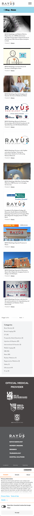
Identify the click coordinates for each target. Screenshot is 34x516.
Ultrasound (8, 367)
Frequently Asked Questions (13, 338)
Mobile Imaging (9, 348)
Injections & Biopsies (11, 341)
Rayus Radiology (16, 442)
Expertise (25, 465)
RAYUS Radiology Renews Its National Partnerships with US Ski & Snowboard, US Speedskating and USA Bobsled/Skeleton (17, 123)
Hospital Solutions (17, 457)
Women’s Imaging (16, 445)
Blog (7, 10)
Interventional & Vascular (12, 344)
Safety (7, 364)
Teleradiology (15, 453)
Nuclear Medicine (10, 358)
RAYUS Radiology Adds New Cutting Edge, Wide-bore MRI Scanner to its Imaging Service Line (17, 183)
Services (15, 465)
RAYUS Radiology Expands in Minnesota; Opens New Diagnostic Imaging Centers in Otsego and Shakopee (17, 272)
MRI (6, 351)
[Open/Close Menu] (30, 3)
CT (6, 334)
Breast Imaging (9, 331)
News (12, 43)
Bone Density (9, 328)
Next (22, 317)
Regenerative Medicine (12, 361)
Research (13, 449)
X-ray (6, 371)
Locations (5, 465)
